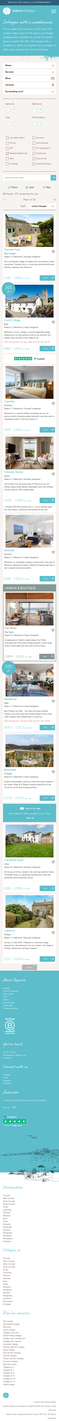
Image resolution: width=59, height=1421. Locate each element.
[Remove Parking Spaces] (34, 123)
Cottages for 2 (8, 1367)
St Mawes (7, 1241)
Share (15, 187)
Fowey (5, 1221)
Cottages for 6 (8, 1373)
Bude (5, 1218)
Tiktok (5, 1078)
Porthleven (7, 1236)
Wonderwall (10, 701)
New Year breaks (9, 1364)
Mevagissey (7, 1233)
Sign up (30, 818)
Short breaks (8, 1321)
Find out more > (44, 2)
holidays (23, 10)
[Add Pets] (14, 123)
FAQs (5, 997)
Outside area (41, 153)
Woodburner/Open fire (18, 153)
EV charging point (43, 148)
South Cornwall (9, 1204)
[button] (50, 230)
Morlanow (9, 552)
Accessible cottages (10, 1344)
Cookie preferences (10, 1008)
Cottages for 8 (8, 1376)
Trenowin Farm (12, 252)
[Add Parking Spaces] (40, 123)
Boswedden (10, 772)
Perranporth (7, 1239)
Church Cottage (12, 322)
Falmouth (6, 1213)
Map (48, 187)
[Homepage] (7, 11)
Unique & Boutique (43, 164)
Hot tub (13, 143)
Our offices (7, 1058)
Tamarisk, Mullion (13, 474)
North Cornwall (9, 1201)
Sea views (40, 138)
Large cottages (9, 1384)
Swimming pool (42, 143)
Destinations (13, 1188)
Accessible (14, 164)
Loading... (29, 967)
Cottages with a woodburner (14, 1338)
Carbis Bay (7, 1210)
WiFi (11, 148)
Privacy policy (8, 994)
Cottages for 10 (9, 1379)
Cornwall (9, 85)
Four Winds (11, 630)
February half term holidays (14, 1347)
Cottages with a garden (12, 1341)
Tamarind (9, 403)
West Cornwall (8, 1198)
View (45, 278)
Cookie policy (8, 1005)
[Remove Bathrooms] (34, 110)
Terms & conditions (10, 991)
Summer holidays (10, 1356)
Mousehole (7, 1227)
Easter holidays (9, 1350)
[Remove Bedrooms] (8, 110)
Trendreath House (13, 862)
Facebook (6, 1075)
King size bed (41, 159)
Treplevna (9, 933)
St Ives (5, 1207)
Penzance (7, 1224)
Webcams (7, 1083)
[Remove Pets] (8, 123)
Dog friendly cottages (11, 1324)
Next (53, 199)
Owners (6, 1000)
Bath (11, 159)
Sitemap (6, 988)
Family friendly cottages (12, 1336)
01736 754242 (9, 1052)
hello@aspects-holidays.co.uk (14, 1055)
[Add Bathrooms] (40, 110)
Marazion (6, 1230)
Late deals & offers (17, 138)
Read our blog (8, 1003)
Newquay (6, 1216)
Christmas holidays (10, 1361)
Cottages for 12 (9, 1382)
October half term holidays (13, 1359)
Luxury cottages (9, 1330)
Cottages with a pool (11, 1333)
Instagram (7, 1081)
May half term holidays (12, 1353)
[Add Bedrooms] (14, 110)
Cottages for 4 (8, 1370)
